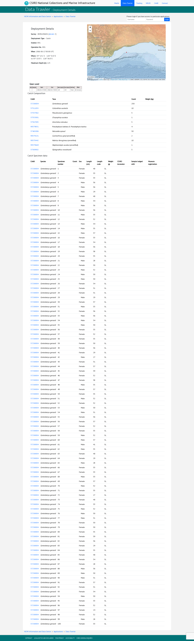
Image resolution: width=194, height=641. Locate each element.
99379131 (35, 136)
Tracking (139, 3)
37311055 (35, 108)
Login (167, 19)
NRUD (148, 3)
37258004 (35, 103)
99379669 (35, 145)
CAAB (156, 3)
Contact (165, 3)
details (51, 34)
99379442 (35, 140)
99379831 (35, 126)
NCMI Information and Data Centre (37, 16)
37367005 (35, 122)
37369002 (35, 149)
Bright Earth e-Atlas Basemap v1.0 (120, 79)
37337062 (35, 113)
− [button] (90, 30)
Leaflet (101, 79)
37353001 (35, 117)
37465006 (35, 131)
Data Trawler (128, 3)
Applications (58, 16)
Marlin (116, 3)
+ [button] (90, 27)
